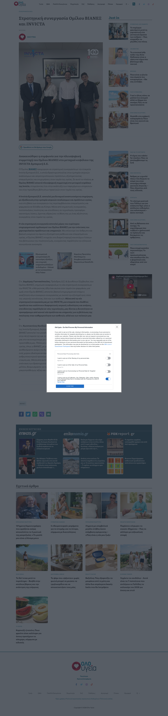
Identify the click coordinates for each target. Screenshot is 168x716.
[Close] (117, 327)
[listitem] (84, 354)
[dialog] (84, 358)
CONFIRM (70, 386)
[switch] (108, 358)
